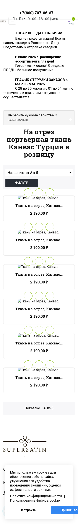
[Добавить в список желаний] (28, 192)
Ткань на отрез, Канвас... (39, 205)
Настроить (28, 510)
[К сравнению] (50, 192)
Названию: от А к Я (40, 172)
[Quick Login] (61, 20)
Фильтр (21, 183)
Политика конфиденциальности (36, 496)
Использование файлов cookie (35, 500)
